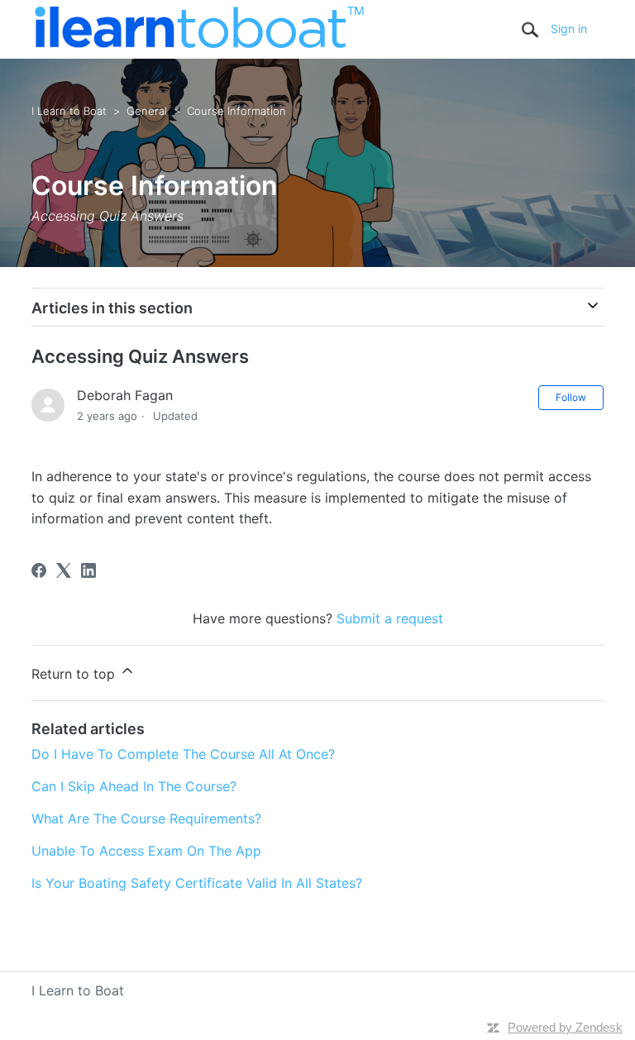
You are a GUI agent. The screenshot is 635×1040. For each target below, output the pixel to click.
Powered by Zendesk (565, 1027)
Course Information (236, 110)
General (147, 110)
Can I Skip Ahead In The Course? (133, 786)
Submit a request (390, 618)
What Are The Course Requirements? (146, 818)
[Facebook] (38, 570)
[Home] (198, 43)
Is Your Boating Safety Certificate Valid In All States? (196, 883)
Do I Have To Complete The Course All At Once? (183, 754)
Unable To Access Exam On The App (146, 850)
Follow (571, 397)
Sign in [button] (569, 28)
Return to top (75, 674)
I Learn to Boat (69, 110)
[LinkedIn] (88, 570)
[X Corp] (63, 570)
